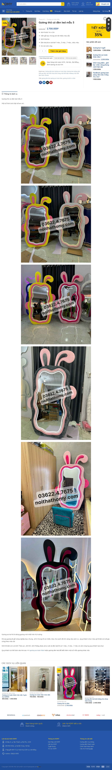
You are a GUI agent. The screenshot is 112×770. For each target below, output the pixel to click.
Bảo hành (67, 11)
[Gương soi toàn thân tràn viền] (42, 679)
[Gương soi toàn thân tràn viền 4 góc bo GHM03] (14, 679)
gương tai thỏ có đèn (69, 78)
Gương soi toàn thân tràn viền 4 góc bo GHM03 (14, 696)
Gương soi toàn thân (53, 19)
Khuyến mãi (105, 4)
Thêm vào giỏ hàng (58, 51)
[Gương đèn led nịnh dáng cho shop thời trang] (97, 681)
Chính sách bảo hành (87, 746)
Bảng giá (57, 11)
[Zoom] (4, 53)
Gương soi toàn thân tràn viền (40, 695)
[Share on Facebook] (40, 82)
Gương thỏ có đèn (63, 703)
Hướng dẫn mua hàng (87, 742)
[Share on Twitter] (44, 82)
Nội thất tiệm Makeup (67, 73)
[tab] (46, 58)
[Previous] (4, 36)
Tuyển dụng (51, 746)
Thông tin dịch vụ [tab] (10, 94)
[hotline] (108, 28)
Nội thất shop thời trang (54, 73)
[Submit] (62, 4)
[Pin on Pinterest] (50, 82)
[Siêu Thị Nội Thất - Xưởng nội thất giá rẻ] (7, 3)
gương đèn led (46, 78)
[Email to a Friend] (47, 82)
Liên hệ (81, 11)
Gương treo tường (72, 71)
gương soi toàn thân (56, 78)
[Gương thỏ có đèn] (69, 683)
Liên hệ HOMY (52, 744)
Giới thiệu (37, 11)
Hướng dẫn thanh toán (87, 744)
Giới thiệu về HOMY (54, 742)
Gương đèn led (49, 71)
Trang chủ (29, 11)
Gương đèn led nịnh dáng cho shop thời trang (96, 700)
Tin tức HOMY (52, 749)
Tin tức (74, 11)
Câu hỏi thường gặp (86, 749)
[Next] (33, 36)
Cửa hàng (46, 11)
